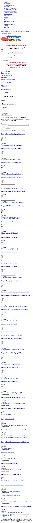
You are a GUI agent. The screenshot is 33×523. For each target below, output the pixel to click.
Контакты (6, 27)
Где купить (7, 514)
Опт (5, 22)
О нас (5, 20)
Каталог (5, 71)
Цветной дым (7, 3)
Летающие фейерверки (10, 11)
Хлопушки (7, 15)
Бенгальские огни (9, 5)
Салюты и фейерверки (10, 8)
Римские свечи (8, 14)
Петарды (6, 6)
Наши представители (9, 24)
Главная (6, 92)
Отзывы (6, 25)
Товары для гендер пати (10, 12)
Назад (5, 2)
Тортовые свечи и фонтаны (11, 9)
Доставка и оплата (9, 21)
